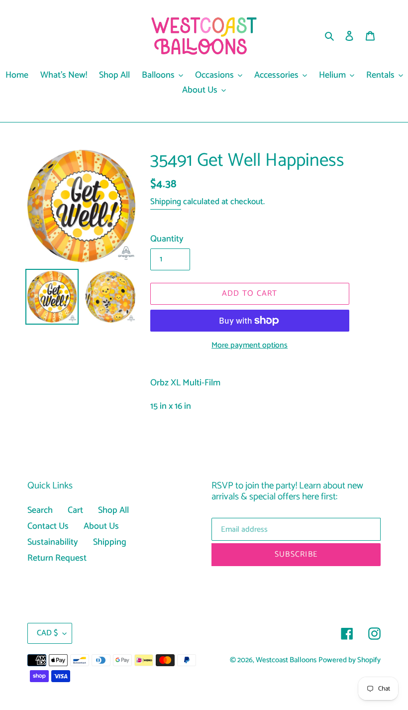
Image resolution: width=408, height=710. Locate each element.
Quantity (167, 239)
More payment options (249, 346)
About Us (101, 526)
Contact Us (48, 526)
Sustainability (52, 542)
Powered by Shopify (349, 660)
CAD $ (47, 633)
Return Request (57, 558)
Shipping (165, 202)
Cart (75, 510)
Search (40, 510)
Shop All (113, 510)
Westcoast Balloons (286, 660)
